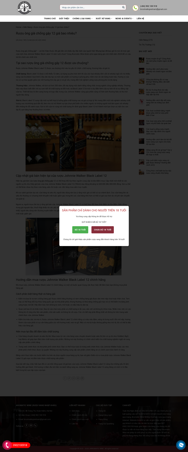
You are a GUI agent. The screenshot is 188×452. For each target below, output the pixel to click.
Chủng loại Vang (82, 18)
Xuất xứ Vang (103, 18)
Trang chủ (50, 18)
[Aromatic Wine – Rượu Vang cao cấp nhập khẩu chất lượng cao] (24, 7)
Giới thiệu (64, 18)
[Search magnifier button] (123, 7)
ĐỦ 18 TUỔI (80, 230)
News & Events (123, 18)
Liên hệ (140, 18)
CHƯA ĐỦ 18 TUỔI (102, 230)
